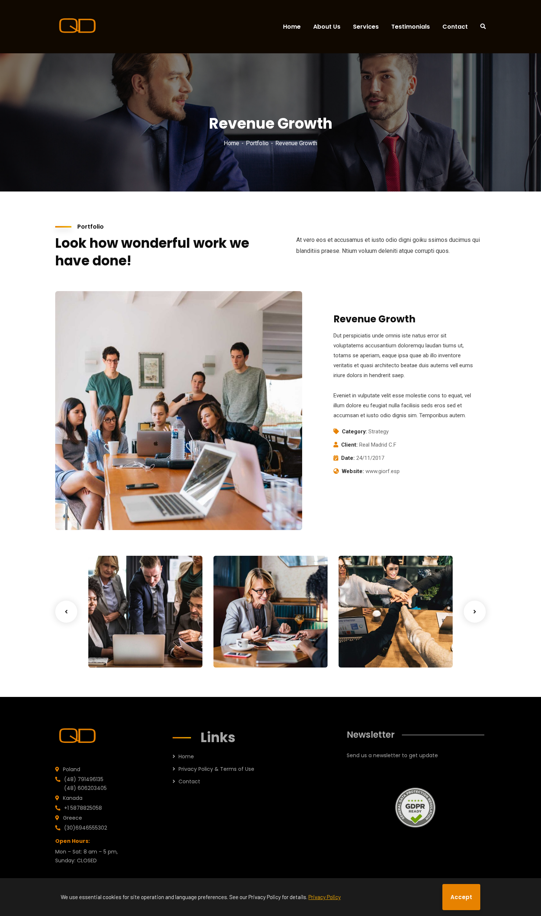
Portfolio (257, 143)
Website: (353, 471)
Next (475, 612)
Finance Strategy (129, 641)
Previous (66, 612)
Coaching (237, 652)
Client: (349, 444)
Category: (354, 431)
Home (231, 143)
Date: (348, 458)
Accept (461, 897)
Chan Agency (373, 641)
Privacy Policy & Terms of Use (216, 769)
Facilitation (115, 652)
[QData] (78, 26)
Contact (189, 781)
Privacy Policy (324, 897)
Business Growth (253, 641)
